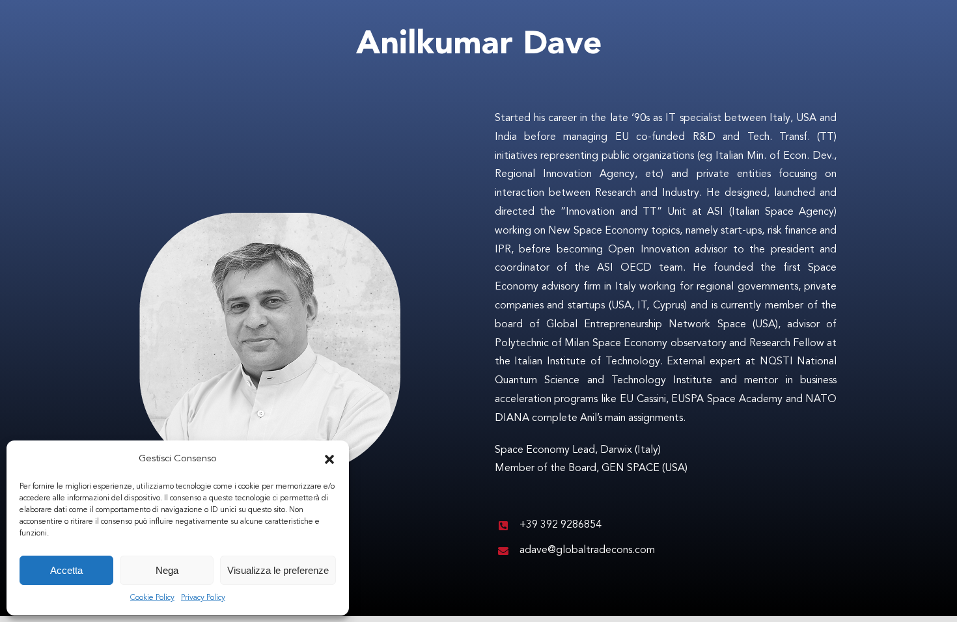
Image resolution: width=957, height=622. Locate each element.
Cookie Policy (152, 598)
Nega (167, 570)
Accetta (66, 570)
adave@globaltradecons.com (587, 550)
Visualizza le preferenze (278, 570)
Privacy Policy (203, 598)
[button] (329, 459)
